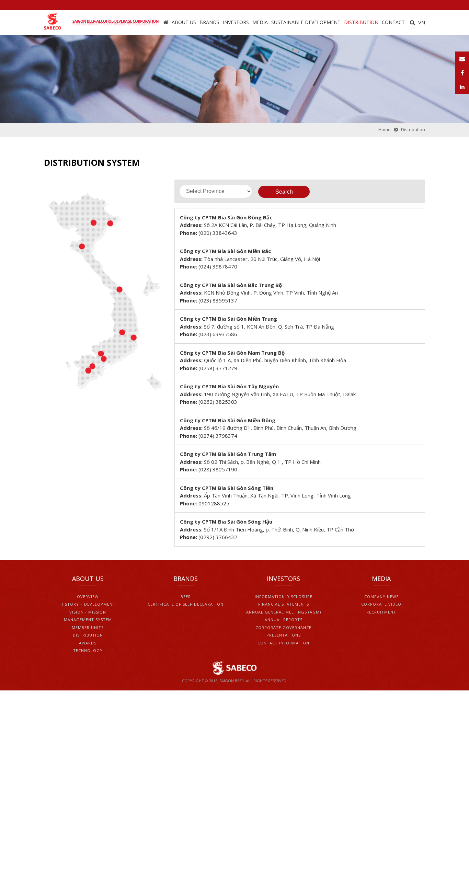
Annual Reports (283, 619)
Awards (87, 642)
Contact (393, 22)
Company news (381, 596)
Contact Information (283, 642)
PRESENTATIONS (283, 635)
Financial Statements (283, 604)
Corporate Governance (283, 627)
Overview (88, 596)
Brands (209, 22)
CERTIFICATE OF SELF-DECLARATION (186, 604)
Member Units (88, 627)
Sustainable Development (306, 22)
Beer (186, 596)
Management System (88, 619)
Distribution (361, 22)
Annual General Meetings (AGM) (283, 612)
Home (165, 22)
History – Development (87, 604)
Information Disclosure (283, 596)
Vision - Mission (87, 612)
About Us (184, 22)
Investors (236, 22)
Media (260, 22)
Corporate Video (381, 604)
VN (421, 22)
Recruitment (381, 612)
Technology (88, 650)
